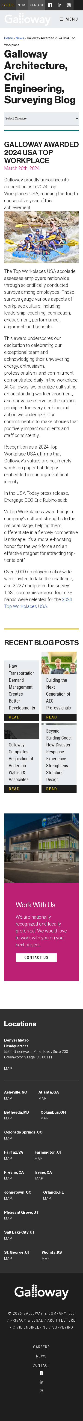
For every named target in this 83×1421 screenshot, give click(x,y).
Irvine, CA (43, 1172)
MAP (8, 1158)
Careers (8, 5)
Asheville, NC (15, 1092)
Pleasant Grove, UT (21, 1212)
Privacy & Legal (26, 1320)
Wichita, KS (52, 1252)
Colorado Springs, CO (23, 1132)
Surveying (62, 1327)
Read (14, 717)
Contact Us (36, 957)
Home (8, 38)
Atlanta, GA (49, 1092)
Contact (36, 5)
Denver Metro (16, 1040)
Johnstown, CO (18, 1192)
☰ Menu (69, 19)
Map (8, 1068)
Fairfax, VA (13, 1152)
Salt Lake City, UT (19, 1232)
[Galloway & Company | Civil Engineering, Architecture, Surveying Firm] (28, 19)
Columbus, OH (53, 1112)
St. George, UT (17, 1252)
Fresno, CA (14, 1172)
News (22, 5)
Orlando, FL (53, 1192)
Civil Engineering (30, 1327)
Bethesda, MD (16, 1112)
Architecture (61, 1320)
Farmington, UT (48, 1152)
